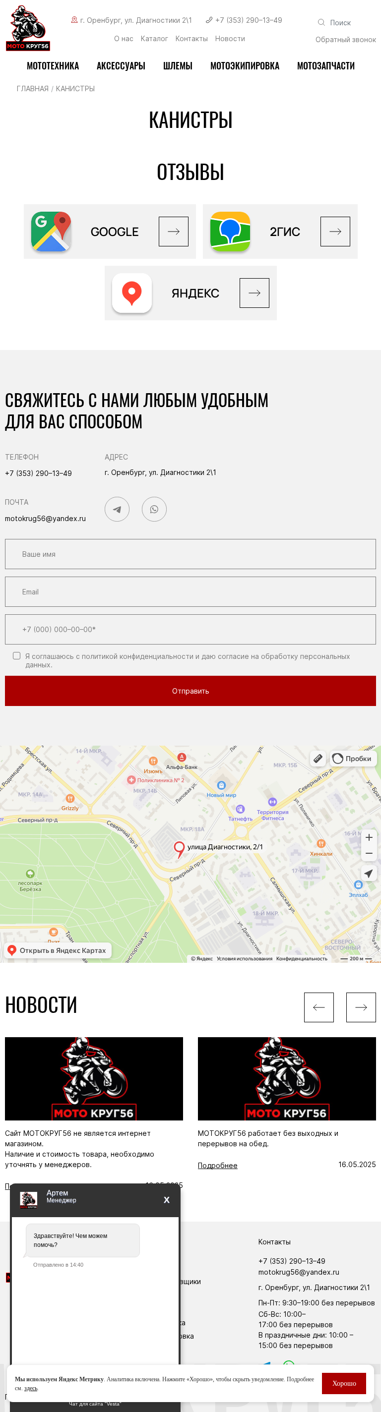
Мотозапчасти (326, 65)
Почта (16, 502)
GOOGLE (115, 231)
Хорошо (344, 1383)
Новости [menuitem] (230, 38)
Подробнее (218, 1165)
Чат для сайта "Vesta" (95, 1404)
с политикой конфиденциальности (134, 656)
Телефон (22, 457)
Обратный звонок (346, 39)
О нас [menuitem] (123, 38)
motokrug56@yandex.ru (45, 518)
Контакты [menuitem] (192, 38)
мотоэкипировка (244, 65)
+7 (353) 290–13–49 (248, 20)
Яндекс (196, 293)
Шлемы (177, 65)
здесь (30, 1388)
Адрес (116, 457)
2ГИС (285, 231)
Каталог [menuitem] (154, 38)
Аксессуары (121, 65)
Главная (33, 88)
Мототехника (53, 65)
